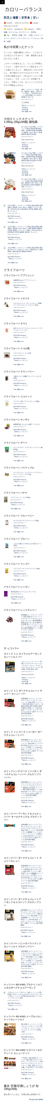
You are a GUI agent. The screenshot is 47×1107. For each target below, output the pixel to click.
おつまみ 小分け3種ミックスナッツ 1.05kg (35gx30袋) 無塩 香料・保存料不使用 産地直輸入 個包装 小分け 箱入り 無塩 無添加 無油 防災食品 (32, 130)
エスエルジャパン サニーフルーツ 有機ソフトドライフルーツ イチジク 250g (28, 304)
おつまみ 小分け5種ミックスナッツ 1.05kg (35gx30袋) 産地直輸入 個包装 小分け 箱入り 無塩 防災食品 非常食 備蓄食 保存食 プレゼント (32, 183)
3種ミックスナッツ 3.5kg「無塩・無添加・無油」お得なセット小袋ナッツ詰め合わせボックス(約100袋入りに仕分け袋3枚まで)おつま (31, 93)
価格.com (28, 111)
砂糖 (20, 35)
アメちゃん (35, 38)
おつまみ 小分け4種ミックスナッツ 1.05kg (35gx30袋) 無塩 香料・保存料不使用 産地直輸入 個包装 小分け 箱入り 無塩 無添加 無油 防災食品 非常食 (32, 156)
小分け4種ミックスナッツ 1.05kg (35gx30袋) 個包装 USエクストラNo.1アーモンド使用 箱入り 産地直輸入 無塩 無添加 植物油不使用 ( (25, 249)
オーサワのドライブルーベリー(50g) (26, 520)
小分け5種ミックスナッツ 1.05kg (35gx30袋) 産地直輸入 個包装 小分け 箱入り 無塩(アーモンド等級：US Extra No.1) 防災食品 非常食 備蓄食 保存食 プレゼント (25, 208)
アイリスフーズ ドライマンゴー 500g (26, 569)
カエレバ (30, 99)
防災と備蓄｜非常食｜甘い (21, 17)
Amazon (25, 107)
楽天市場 (25, 109)
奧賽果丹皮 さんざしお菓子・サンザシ (26, 424)
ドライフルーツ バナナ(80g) (20, 497)
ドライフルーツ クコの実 (22, 353)
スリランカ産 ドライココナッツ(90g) (26, 401)
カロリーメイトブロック (20, 38)
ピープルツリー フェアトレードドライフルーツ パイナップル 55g (27, 473)
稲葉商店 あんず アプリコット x (24, 280)
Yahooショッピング (28, 105)
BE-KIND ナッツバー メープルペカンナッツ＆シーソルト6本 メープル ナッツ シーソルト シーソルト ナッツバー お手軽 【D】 (32, 1028)
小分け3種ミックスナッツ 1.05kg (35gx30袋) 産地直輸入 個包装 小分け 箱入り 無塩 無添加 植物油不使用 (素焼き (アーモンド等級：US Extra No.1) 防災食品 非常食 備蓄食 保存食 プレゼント (25, 229)
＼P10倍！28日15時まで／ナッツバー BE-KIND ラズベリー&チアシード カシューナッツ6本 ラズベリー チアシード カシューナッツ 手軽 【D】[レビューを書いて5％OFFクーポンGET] (32, 1062)
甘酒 (31, 35)
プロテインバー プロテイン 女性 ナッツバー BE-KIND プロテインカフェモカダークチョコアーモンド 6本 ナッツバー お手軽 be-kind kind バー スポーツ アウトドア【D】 (25, 995)
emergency (18, 29)
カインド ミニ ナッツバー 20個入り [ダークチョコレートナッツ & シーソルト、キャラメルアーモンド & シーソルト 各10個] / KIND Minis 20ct (32, 665)
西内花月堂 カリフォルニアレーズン (23, 592)
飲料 (9, 41)
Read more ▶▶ (36, 1099)
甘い (25, 35)
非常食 (33, 32)
